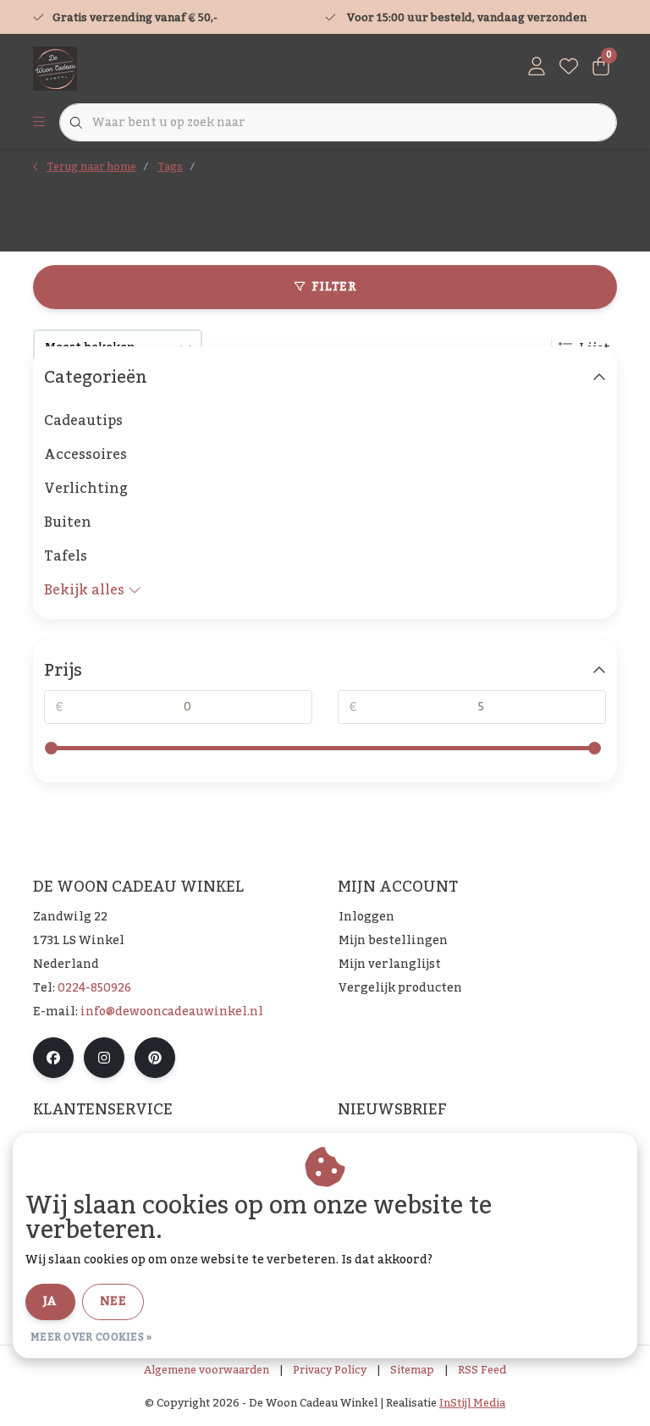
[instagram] (104, 1057)
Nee (113, 1301)
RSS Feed (482, 1370)
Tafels (65, 556)
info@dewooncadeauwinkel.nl (171, 1012)
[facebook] (53, 1057)
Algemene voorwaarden (206, 1370)
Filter (333, 287)
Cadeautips (83, 420)
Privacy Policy (329, 1370)
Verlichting (86, 488)
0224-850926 (94, 988)
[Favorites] (569, 68)
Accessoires (85, 454)
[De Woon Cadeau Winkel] (55, 67)
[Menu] (39, 123)
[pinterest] (155, 1057)
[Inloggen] (537, 68)
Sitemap (412, 1370)
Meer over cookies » (91, 1337)
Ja (50, 1301)
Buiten (67, 522)
